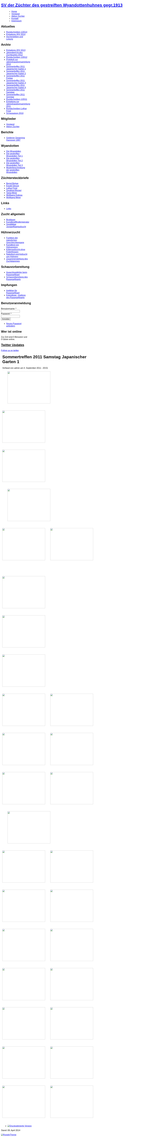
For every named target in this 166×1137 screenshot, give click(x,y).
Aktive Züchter (18, 16)
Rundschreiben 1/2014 (16, 32)
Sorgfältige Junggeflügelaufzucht (16, 225)
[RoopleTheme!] (8, 1135)
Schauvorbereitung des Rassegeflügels (17, 278)
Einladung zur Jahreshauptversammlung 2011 (18, 103)
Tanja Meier (11, 193)
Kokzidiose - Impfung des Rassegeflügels (16, 296)
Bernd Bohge (12, 183)
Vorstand (15, 14)
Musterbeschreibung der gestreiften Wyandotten (15, 170)
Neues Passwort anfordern (13, 325)
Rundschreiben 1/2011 (16, 99)
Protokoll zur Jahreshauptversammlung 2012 (18, 61)
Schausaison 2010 (14, 113)
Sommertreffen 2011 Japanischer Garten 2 (16, 72)
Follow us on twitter (10, 350)
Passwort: (6, 314)
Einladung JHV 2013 (15, 50)
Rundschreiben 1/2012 (16, 57)
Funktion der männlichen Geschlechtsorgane (15, 240)
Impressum (16, 21)
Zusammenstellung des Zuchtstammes (17, 260)
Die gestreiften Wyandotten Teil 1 (14, 154)
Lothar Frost (11, 188)
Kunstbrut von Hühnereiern (12, 246)
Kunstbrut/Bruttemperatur (17, 222)
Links (8, 209)
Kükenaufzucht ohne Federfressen (15, 250)
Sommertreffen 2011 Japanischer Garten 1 (16, 67)
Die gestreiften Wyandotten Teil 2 (14, 159)
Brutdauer (10, 220)
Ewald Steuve (12, 186)
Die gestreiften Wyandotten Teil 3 (14, 164)
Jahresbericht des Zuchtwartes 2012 (14, 53)
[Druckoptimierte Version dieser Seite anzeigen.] (20, 1126)
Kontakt (14, 18)
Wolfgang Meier (13, 197)
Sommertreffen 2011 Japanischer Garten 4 (16, 86)
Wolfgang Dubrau (14, 195)
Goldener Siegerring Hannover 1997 (15, 139)
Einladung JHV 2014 (15, 34)
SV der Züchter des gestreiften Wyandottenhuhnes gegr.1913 (62, 5)
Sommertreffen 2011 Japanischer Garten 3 (16, 81)
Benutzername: (8, 309)
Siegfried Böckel (13, 190)
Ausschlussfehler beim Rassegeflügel (16, 273)
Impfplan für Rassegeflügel (13, 291)
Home (14, 11)
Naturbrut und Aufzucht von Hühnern (16, 255)
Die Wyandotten (13, 151)
